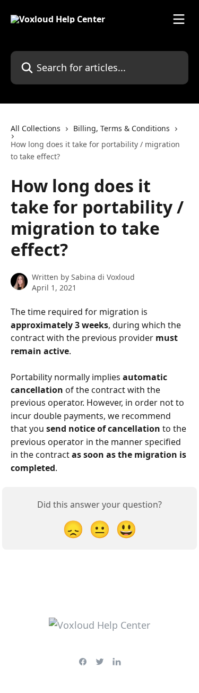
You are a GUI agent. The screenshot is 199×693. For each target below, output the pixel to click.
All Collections (35, 128)
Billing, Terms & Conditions (121, 128)
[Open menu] (178, 19)
